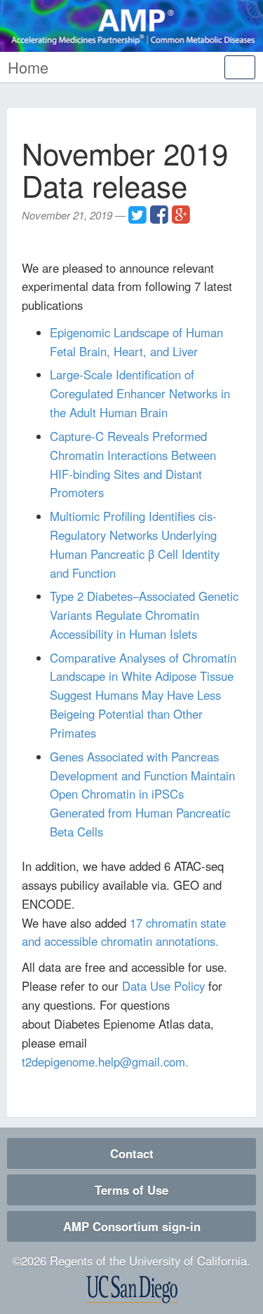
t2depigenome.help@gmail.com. (105, 1061)
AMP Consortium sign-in (132, 1226)
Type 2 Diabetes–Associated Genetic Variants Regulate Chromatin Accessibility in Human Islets (144, 615)
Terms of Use (131, 1189)
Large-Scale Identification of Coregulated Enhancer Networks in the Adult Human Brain (140, 393)
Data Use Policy (163, 985)
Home (28, 67)
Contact (132, 1153)
